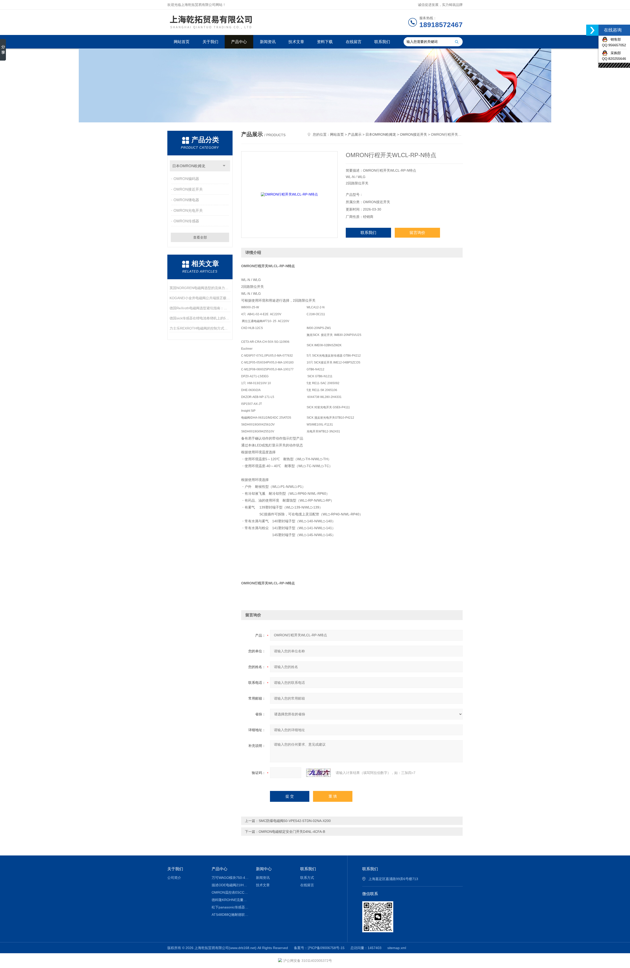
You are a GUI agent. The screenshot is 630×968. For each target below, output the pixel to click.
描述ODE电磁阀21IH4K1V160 (230, 885)
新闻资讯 (268, 42)
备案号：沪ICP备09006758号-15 (319, 948)
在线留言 (354, 42)
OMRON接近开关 (188, 189)
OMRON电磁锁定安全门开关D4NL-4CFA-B (292, 832)
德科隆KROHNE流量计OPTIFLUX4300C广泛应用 (230, 900)
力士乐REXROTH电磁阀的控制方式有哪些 (200, 328)
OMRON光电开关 (188, 210)
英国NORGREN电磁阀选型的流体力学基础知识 (200, 288)
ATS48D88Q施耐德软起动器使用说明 (230, 915)
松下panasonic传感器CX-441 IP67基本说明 (230, 907)
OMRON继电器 (186, 200)
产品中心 (239, 42)
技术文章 (296, 42)
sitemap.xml (396, 948)
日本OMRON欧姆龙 (188, 166)
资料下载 (325, 42)
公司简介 (174, 878)
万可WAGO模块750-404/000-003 (230, 878)
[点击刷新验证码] (318, 773)
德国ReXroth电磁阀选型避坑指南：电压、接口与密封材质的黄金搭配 (200, 308)
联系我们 (382, 42)
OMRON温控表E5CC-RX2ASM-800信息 (230, 892)
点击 (224, 165)
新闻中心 (264, 869)
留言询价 (417, 232)
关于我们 (210, 42)
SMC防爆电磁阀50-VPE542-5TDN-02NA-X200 (295, 821)
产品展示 (355, 134)
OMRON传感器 (186, 221)
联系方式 (307, 878)
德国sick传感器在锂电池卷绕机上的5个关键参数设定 (200, 318)
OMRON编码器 (186, 179)
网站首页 (181, 42)
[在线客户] (592, 30)
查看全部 (200, 237)
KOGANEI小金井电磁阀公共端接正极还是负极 (200, 298)
